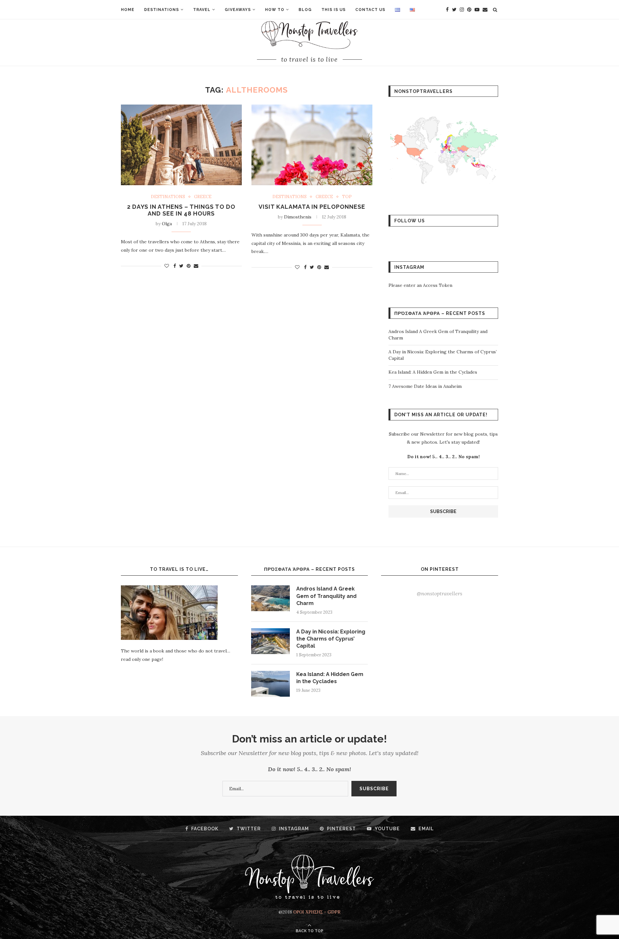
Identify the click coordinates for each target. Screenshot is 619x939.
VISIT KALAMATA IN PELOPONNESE (312, 206)
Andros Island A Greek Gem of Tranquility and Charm (326, 596)
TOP (347, 196)
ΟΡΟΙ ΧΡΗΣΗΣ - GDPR (316, 912)
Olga (167, 224)
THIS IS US (333, 9)
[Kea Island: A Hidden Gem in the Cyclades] (270, 684)
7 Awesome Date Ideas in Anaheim (425, 386)
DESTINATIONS (161, 9)
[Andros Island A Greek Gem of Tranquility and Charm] (270, 598)
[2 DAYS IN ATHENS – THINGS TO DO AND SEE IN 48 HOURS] (181, 145)
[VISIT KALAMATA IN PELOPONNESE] (311, 145)
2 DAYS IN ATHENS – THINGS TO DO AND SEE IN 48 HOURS (181, 210)
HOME (127, 9)
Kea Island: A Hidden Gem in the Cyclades (432, 372)
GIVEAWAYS (238, 9)
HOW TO (274, 9)
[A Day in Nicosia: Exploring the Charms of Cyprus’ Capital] (270, 641)
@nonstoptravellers (439, 593)
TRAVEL (202, 9)
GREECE (202, 196)
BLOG (305, 9)
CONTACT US (370, 9)
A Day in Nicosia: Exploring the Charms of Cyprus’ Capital (330, 639)
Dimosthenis (297, 217)
